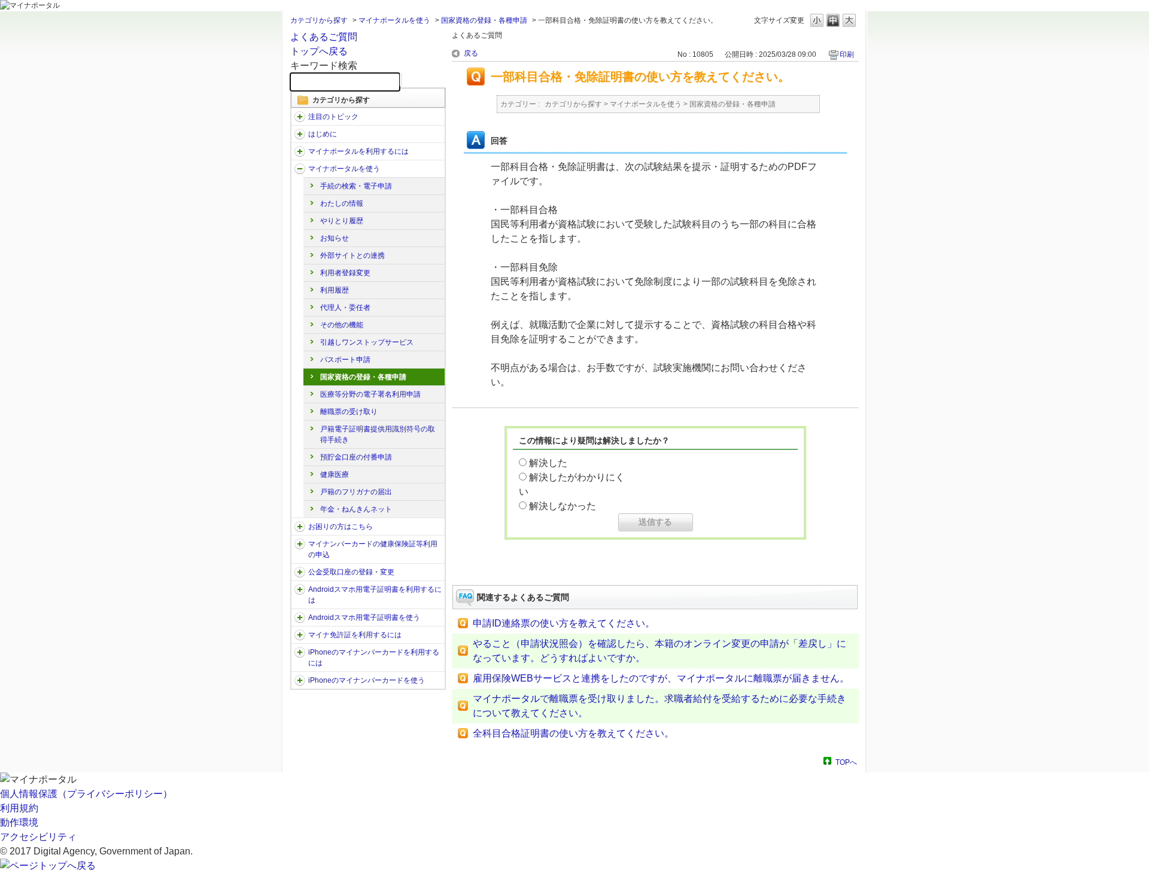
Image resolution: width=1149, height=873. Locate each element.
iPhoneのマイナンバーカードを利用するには (373, 657)
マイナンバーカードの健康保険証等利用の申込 (372, 549)
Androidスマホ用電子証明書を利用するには (375, 594)
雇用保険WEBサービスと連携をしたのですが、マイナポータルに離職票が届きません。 (661, 678)
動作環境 (19, 822)
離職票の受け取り (349, 411)
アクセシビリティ (38, 837)
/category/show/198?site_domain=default (299, 116)
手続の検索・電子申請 (356, 186)
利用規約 (19, 808)
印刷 (847, 54)
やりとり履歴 (341, 221)
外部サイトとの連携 (352, 255)
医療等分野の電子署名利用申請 (370, 394)
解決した (548, 463)
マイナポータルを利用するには (358, 151)
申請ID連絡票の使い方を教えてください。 (564, 623)
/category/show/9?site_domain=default (299, 151)
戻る (471, 53)
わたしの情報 (341, 203)
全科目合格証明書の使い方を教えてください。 (573, 733)
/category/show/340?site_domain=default (299, 652)
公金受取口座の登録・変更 (351, 572)
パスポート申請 (345, 359)
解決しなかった (562, 506)
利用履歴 (334, 290)
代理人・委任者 (345, 307)
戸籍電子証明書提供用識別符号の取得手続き (377, 434)
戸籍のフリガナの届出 (356, 492)
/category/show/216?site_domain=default (299, 572)
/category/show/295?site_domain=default (299, 634)
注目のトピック (333, 116)
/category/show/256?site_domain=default (299, 617)
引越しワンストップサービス (367, 342)
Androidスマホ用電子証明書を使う (364, 617)
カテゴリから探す (319, 20)
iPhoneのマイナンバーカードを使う (366, 680)
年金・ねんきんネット (356, 509)
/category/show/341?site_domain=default (299, 680)
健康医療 (334, 474)
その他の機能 (341, 325)
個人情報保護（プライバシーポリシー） (86, 794)
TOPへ (846, 762)
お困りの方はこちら (340, 526)
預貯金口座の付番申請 (356, 457)
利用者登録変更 (345, 273)
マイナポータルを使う (394, 20)
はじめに (322, 134)
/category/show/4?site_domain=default (299, 134)
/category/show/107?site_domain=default (299, 544)
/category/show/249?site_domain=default (299, 589)
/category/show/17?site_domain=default (299, 168)
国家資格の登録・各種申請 (484, 20)
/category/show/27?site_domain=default (299, 526)
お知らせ (334, 238)
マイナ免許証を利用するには (355, 635)
